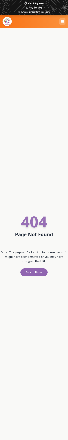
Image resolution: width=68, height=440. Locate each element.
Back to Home (34, 272)
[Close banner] (64, 7)
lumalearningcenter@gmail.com (35, 12)
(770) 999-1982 (35, 8)
